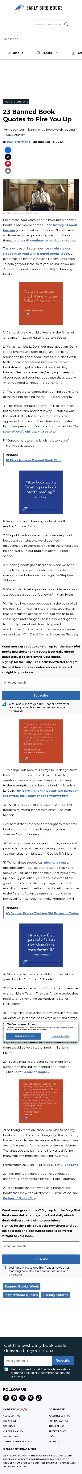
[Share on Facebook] (8, 150)
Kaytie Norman (17, 142)
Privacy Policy (57, 1431)
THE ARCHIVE (9, 1421)
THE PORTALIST (11, 1436)
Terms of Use (56, 1426)
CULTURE (22, 101)
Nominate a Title (58, 1421)
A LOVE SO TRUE (11, 1416)
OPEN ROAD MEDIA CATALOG (18, 1441)
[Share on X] (8, 157)
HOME (8, 101)
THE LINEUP (9, 1426)
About (18, 53)
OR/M (51, 1436)
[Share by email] (8, 171)
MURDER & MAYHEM (13, 1431)
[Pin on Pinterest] (8, 164)
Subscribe (10, 39)
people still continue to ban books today (43, 240)
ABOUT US (54, 1441)
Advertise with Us (59, 1416)
